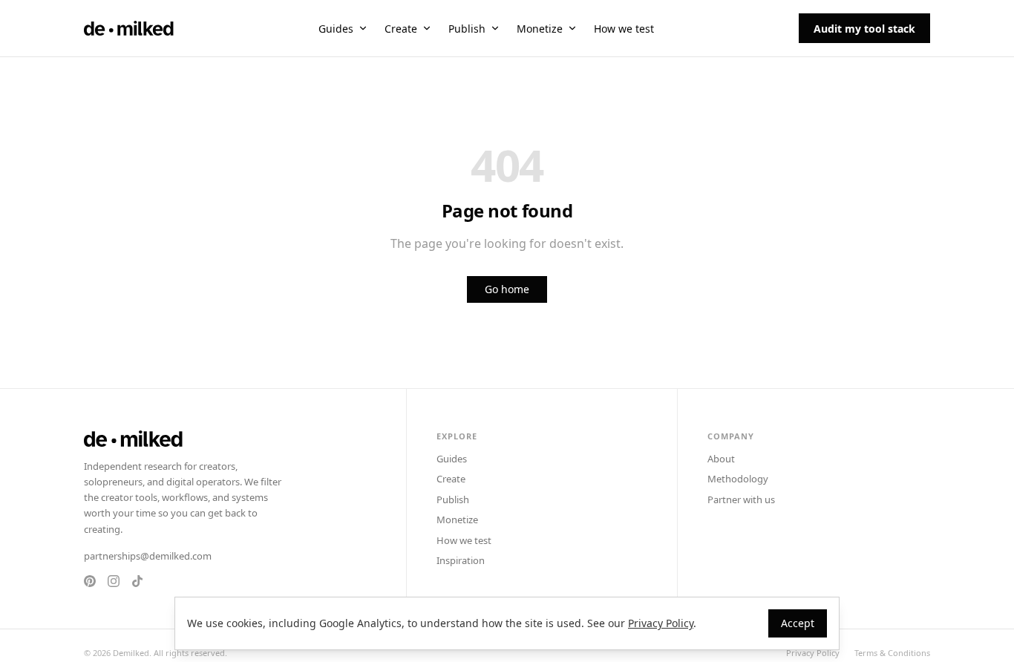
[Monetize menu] (572, 28)
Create (401, 29)
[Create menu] (426, 28)
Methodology (737, 478)
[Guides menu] (363, 28)
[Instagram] (114, 581)
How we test (624, 29)
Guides (335, 29)
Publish (466, 29)
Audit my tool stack (864, 29)
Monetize (540, 29)
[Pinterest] (90, 581)
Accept (797, 623)
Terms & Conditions (892, 652)
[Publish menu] (495, 28)
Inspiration (460, 560)
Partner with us (741, 499)
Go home (507, 289)
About (721, 458)
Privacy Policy (813, 652)
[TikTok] (137, 581)
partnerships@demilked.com (148, 556)
